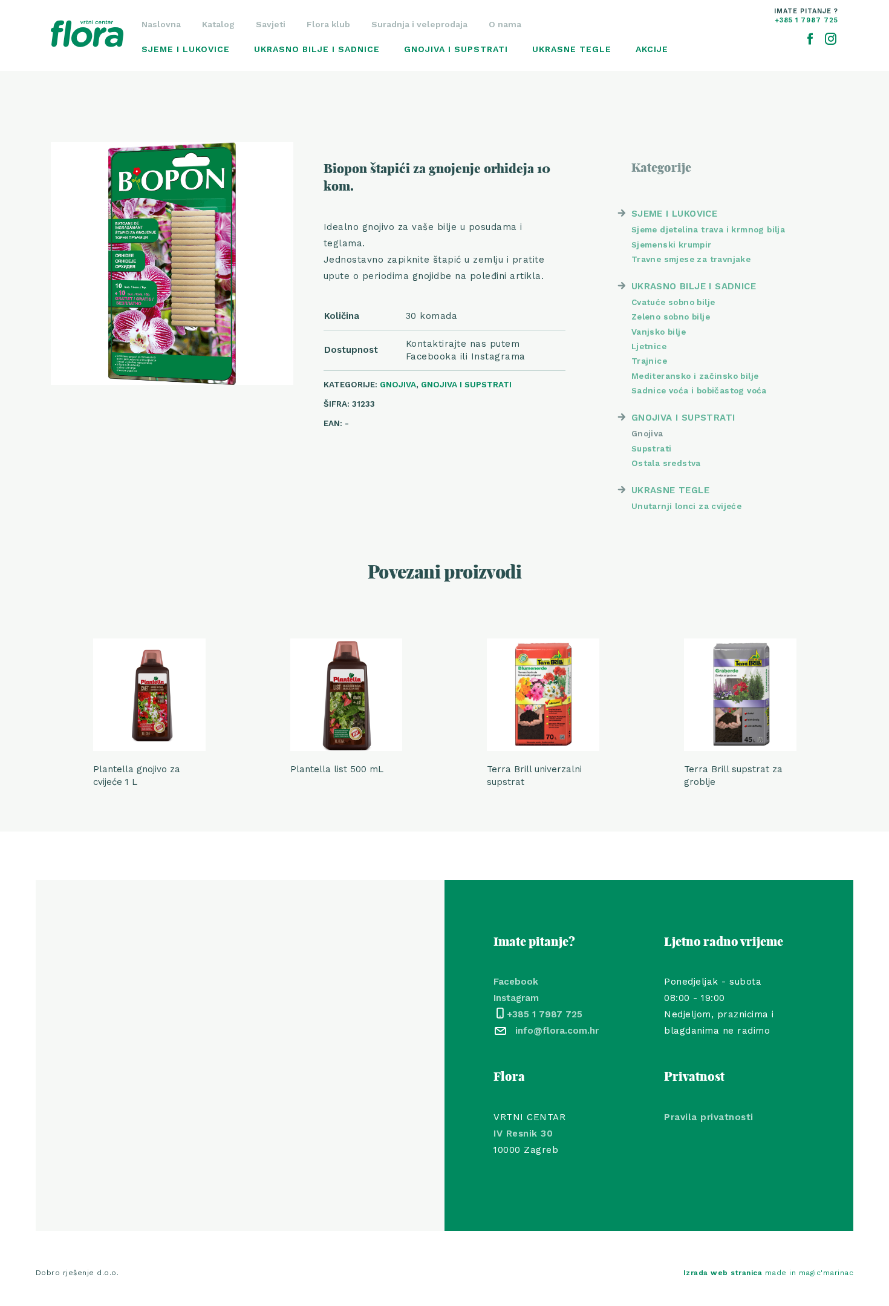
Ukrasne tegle (571, 49)
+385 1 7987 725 (544, 1014)
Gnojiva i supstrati (456, 49)
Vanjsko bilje (658, 331)
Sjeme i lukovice (186, 49)
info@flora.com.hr (557, 1030)
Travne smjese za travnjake (691, 259)
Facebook (515, 981)
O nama (505, 24)
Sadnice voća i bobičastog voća (699, 390)
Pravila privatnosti (709, 1117)
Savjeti (270, 24)
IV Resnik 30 (523, 1133)
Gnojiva (398, 384)
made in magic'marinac (768, 1272)
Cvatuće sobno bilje (673, 302)
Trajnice (649, 361)
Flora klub (328, 24)
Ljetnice (648, 346)
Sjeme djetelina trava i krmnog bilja (708, 229)
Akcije (652, 49)
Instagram (516, 998)
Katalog (218, 24)
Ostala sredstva (666, 463)
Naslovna (161, 24)
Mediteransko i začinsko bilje (695, 376)
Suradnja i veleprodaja (419, 24)
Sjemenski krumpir (671, 244)
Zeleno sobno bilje (670, 316)
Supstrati (651, 448)
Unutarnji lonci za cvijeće (686, 506)
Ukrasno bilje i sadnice (317, 49)
